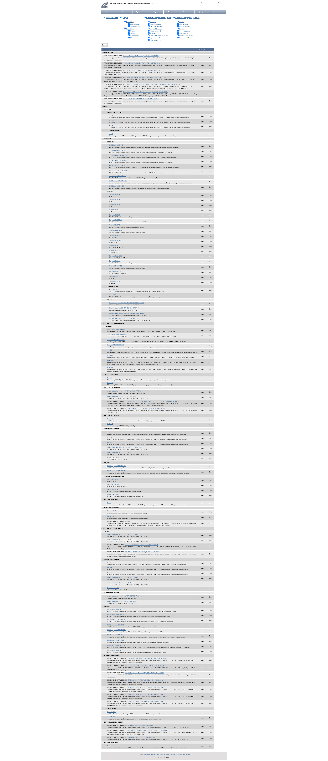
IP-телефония (112, 18)
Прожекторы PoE (155, 24)
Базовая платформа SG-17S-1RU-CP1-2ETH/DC (123, 318)
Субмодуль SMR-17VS (116, 281)
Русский (216, 3)
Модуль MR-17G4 (114, 204)
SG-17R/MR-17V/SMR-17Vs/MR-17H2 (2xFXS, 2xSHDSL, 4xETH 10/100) (145, 91)
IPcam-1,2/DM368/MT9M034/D (116, 329)
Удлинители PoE (135, 26)
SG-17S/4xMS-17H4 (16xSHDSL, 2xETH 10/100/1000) (142, 552)
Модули (132, 33)
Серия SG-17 (130, 28)
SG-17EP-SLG (113, 294)
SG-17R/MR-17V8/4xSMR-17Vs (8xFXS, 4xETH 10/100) (140, 99)
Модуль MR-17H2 (114, 225)
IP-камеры (153, 22)
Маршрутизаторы (184, 26)
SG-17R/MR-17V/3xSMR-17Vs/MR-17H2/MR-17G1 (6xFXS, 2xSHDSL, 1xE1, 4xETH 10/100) (151, 84)
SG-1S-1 (111, 125)
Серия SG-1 (130, 22)
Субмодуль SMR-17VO (116, 276)
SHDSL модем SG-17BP (116, 186)
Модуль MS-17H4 (114, 261)
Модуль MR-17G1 (114, 194)
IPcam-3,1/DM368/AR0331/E (115, 345)
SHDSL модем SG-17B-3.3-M (118, 155)
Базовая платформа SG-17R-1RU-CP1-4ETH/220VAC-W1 (126, 303)
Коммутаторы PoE (135, 24)
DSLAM (181, 22)
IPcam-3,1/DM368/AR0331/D (116, 340)
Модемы (132, 31)
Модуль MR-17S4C (115, 235)
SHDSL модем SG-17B (116, 145)
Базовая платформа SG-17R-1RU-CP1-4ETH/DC (124, 308)
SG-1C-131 (110, 350)
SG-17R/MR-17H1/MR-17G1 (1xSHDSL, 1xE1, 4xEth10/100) (144, 680)
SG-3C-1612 (110, 367)
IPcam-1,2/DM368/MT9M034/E (116, 334)
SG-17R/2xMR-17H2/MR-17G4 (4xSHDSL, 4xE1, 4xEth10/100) (144, 665)
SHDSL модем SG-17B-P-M (117, 176)
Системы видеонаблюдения (158, 18)
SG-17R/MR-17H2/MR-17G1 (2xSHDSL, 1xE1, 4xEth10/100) (144, 694)
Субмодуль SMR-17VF (116, 271)
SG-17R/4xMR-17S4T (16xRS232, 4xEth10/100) (140, 737)
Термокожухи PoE (155, 40)
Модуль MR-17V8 (114, 245)
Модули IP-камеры (156, 28)
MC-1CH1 (110, 418)
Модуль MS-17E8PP (115, 255)
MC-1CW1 (110, 424)
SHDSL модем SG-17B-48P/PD (118, 170)
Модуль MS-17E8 (114, 250)
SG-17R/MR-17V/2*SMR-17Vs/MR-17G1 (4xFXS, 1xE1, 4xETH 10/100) (145, 77)
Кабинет (203, 3)
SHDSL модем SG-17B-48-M (118, 160)
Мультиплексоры (184, 31)
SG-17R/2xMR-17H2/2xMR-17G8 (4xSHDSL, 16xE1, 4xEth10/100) (146, 658)
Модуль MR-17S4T (115, 240)
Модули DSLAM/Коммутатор (159, 35)
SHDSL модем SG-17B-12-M (118, 150)
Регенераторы (134, 35)
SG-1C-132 (110, 355)
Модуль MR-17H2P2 (115, 230)
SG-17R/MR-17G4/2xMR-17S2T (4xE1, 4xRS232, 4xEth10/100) (144, 673)
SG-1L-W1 (110, 383)
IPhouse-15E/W (111, 516)
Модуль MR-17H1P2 (115, 220)
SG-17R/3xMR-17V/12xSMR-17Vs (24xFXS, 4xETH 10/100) (141, 63)
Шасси (132, 38)
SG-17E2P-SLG (114, 289)
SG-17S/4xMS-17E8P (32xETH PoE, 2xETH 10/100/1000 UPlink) (145, 408)
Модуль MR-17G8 (114, 209)
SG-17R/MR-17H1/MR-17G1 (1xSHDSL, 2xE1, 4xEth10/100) (144, 687)
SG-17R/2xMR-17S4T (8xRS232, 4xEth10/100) (139, 725)
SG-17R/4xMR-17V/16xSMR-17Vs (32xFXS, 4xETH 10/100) (141, 70)
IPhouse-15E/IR (111, 511)
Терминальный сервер (186, 35)
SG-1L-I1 (109, 377)
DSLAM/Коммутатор (156, 26)
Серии (125, 18)
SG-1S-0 (111, 120)
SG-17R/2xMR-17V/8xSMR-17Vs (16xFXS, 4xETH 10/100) (141, 56)
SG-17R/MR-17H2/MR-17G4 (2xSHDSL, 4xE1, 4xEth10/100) (144, 701)
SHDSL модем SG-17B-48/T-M (118, 165)
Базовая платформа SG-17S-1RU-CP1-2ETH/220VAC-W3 (126, 313)
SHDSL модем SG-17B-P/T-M (118, 181)
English (222, 3)
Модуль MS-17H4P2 (115, 266)
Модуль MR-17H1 (114, 214)
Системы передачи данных (187, 18)
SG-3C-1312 (110, 360)
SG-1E (111, 115)
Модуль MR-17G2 (114, 199)
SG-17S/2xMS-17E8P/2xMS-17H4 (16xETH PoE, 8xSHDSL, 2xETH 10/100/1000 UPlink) (152, 401)
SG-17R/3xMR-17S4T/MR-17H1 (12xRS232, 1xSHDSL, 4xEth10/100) (146, 730)
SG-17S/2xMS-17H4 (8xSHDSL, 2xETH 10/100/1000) (141, 545)
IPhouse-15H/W (130, 521)
